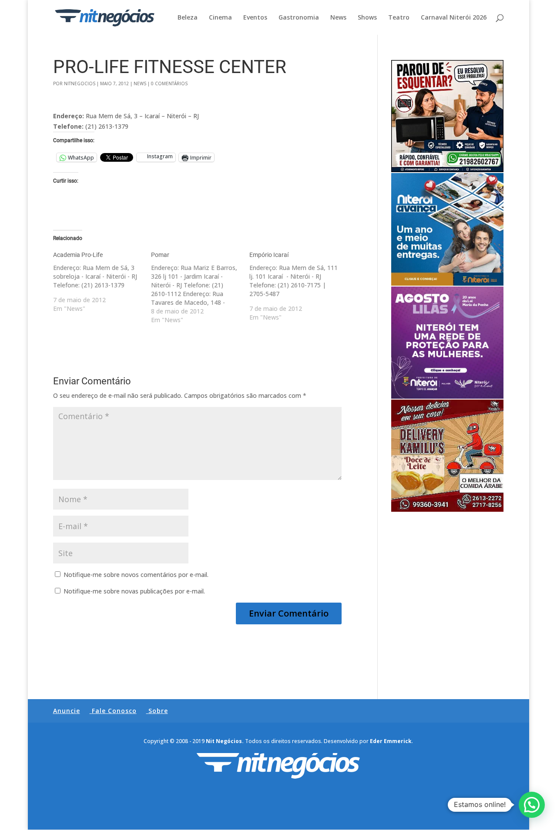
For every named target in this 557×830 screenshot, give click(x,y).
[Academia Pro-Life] (102, 281)
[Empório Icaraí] (298, 286)
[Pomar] (200, 287)
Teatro (398, 17)
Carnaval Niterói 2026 (454, 17)
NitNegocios (79, 83)
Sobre (158, 711)
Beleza (188, 17)
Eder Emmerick (391, 741)
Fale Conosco (114, 711)
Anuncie (66, 711)
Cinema (220, 17)
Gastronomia (298, 17)
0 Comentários (169, 83)
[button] (532, 805)
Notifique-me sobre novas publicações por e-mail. (134, 591)
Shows (367, 17)
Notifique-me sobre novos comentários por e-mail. (136, 574)
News (338, 17)
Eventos (255, 17)
